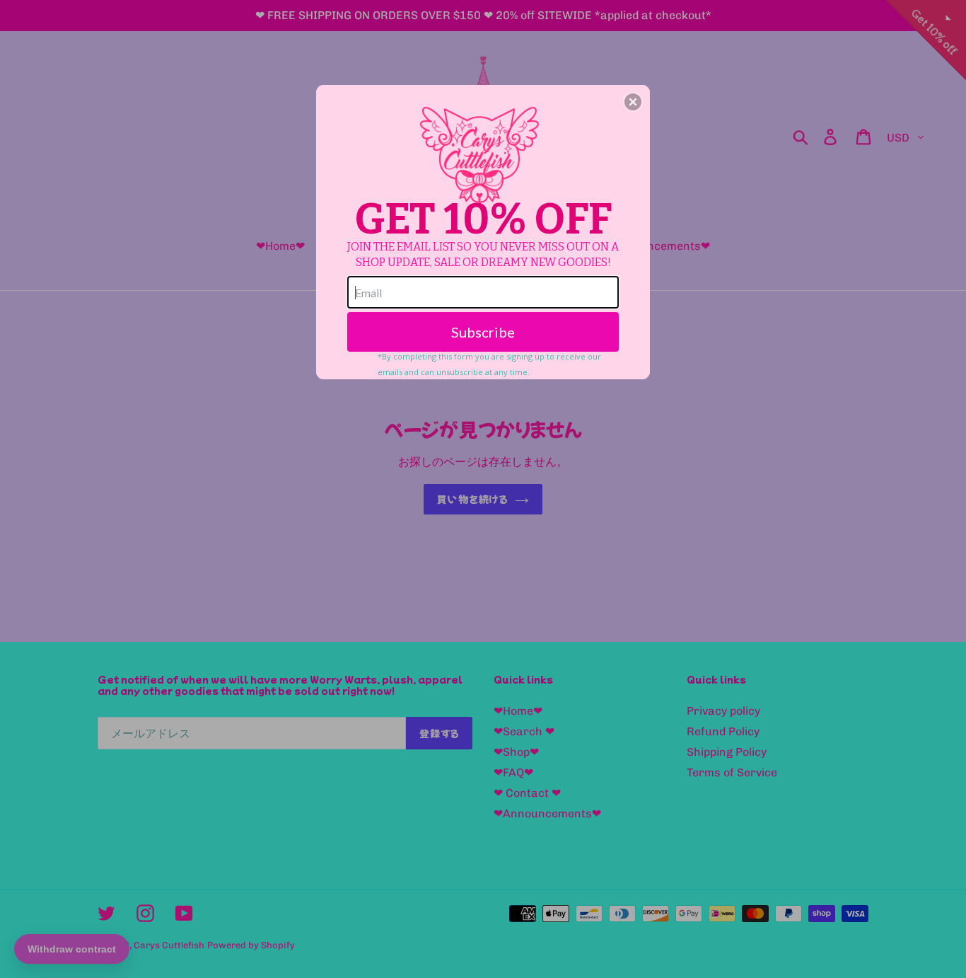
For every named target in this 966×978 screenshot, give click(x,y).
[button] (632, 101)
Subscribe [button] (483, 331)
